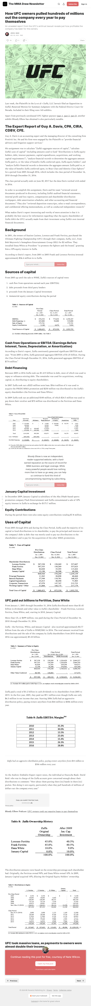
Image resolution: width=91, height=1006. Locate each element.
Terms (55, 990)
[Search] (59, 4)
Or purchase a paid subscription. (45, 969)
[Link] (2, 128)
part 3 (73, 115)
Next (79, 981)
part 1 (60, 115)
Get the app (56, 996)
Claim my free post (45, 963)
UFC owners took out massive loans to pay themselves (52, 811)
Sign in (84, 4)
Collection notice (65, 990)
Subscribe (73, 4)
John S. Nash (14, 33)
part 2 (67, 115)
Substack (34, 1001)
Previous (13, 981)
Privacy (49, 990)
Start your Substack (39, 996)
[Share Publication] (63, 4)
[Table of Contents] (2, 503)
